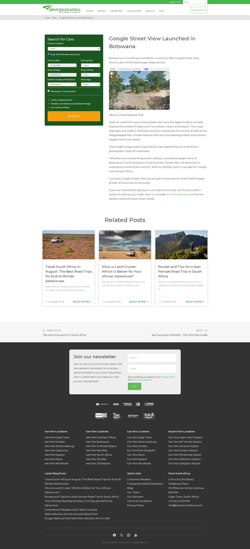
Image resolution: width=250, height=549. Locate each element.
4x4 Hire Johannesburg (59, 446)
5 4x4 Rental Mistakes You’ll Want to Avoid (71, 509)
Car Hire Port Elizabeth (141, 450)
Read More (81, 301)
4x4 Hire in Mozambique (101, 446)
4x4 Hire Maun (54, 459)
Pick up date (54, 60)
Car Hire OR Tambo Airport (185, 441)
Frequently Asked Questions (145, 483)
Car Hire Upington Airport (184, 463)
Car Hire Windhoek (139, 463)
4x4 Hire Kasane (55, 454)
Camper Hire (116, 11)
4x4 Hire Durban (55, 441)
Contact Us (199, 10)
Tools (161, 11)
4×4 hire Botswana (178, 194)
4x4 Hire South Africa (99, 454)
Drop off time (87, 70)
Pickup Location (55, 43)
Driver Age (86, 79)
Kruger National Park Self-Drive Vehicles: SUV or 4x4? (77, 518)
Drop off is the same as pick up (65, 54)
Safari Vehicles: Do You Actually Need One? (71, 514)
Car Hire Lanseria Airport (183, 446)
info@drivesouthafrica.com (185, 505)
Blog (55, 18)
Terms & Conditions (142, 380)
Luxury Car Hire (134, 11)
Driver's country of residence (61, 79)
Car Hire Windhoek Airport (184, 454)
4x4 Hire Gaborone (56, 450)
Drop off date (54, 70)
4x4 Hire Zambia (96, 459)
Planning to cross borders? (63, 91)
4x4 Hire (102, 11)
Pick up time (87, 60)
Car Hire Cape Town (139, 437)
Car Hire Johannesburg (141, 441)
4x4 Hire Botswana (97, 441)
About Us (150, 11)
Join (134, 386)
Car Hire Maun (136, 454)
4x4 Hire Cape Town (57, 437)
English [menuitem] (186, 2)
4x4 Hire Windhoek (57, 463)
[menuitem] (195, 2)
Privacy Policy (168, 377)
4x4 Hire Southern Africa (101, 437)
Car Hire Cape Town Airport (185, 437)
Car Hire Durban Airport (183, 450)
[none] (195, 2)
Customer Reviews (139, 479)
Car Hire (89, 11)
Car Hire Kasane (137, 459)
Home (47, 18)
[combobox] (74, 49)
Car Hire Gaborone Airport (184, 459)
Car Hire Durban (137, 446)
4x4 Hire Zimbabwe (98, 463)
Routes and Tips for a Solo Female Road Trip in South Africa (82, 496)
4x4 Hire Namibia (96, 450)
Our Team (133, 492)
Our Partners (135, 496)
